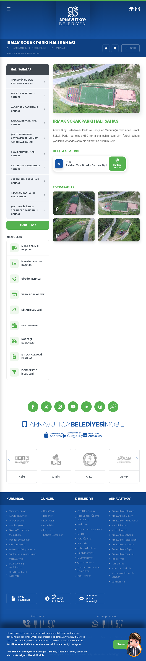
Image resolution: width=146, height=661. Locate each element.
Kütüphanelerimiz (121, 568)
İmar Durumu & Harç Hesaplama (88, 569)
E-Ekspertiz (83, 524)
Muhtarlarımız (119, 530)
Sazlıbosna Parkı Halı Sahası (25, 167)
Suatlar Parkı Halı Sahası (23, 153)
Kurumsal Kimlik (18, 515)
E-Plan (81, 534)
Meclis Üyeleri (16, 525)
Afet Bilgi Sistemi (86, 511)
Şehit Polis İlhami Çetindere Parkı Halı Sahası (24, 210)
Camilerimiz (118, 581)
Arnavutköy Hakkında (123, 511)
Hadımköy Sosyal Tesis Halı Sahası (22, 82)
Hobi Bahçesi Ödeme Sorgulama (88, 517)
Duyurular (48, 520)
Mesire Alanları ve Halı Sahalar (123, 575)
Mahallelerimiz (120, 525)
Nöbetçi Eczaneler (53, 535)
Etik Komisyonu (17, 544)
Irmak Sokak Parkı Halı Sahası (23, 53)
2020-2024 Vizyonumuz (22, 549)
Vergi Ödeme (84, 538)
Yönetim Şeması (17, 511)
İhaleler (47, 530)
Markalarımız (16, 558)
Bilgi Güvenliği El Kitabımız (18, 574)
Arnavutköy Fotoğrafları (124, 539)
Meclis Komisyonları (19, 539)
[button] (9, 459)
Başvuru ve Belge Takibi (89, 529)
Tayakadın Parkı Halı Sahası (24, 122)
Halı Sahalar (58, 48)
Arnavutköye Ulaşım (122, 515)
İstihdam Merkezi (86, 548)
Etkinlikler (48, 525)
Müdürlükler (15, 535)
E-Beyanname (85, 557)
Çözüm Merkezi (85, 562)
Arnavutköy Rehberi (122, 535)
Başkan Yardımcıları (19, 530)
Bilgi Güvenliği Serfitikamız (16, 565)
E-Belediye (83, 543)
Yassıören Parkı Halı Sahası (24, 109)
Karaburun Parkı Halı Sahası (25, 181)
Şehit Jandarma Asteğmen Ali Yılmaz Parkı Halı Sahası (24, 138)
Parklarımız (118, 563)
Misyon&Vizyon (17, 520)
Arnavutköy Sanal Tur (123, 554)
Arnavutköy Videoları (123, 544)
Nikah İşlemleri (85, 553)
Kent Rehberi (84, 575)
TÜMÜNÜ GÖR (28, 225)
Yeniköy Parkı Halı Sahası (23, 95)
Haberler (48, 515)
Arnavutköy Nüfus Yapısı (125, 520)
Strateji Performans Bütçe (22, 554)
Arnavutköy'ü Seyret (122, 549)
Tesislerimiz (39, 48)
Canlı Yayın (49, 511)
